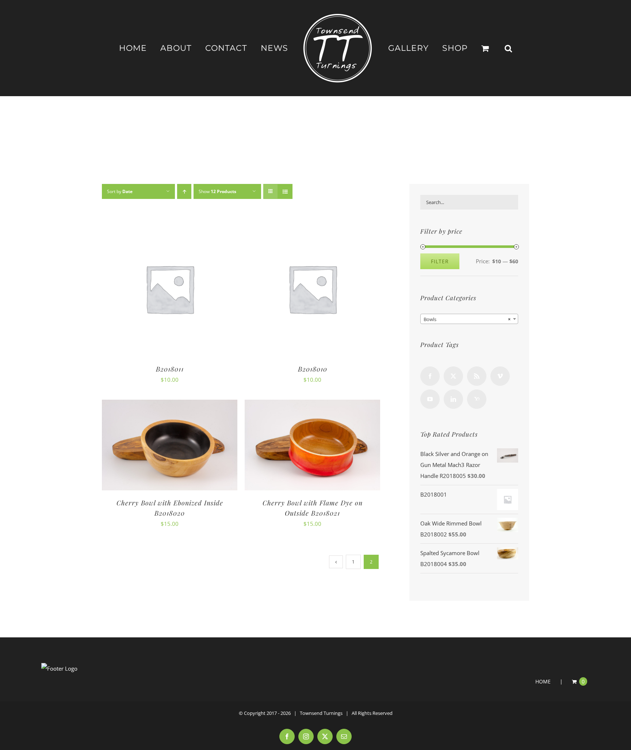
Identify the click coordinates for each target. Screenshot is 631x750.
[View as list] (285, 191)
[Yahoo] (476, 399)
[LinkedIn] (453, 399)
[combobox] (469, 319)
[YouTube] (430, 399)
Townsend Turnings (321, 713)
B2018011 (170, 369)
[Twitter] (453, 376)
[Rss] (476, 376)
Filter (440, 261)
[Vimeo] (500, 376)
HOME (543, 681)
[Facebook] (430, 376)
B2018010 (312, 369)
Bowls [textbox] (467, 319)
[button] (486, 48)
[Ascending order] (184, 191)
